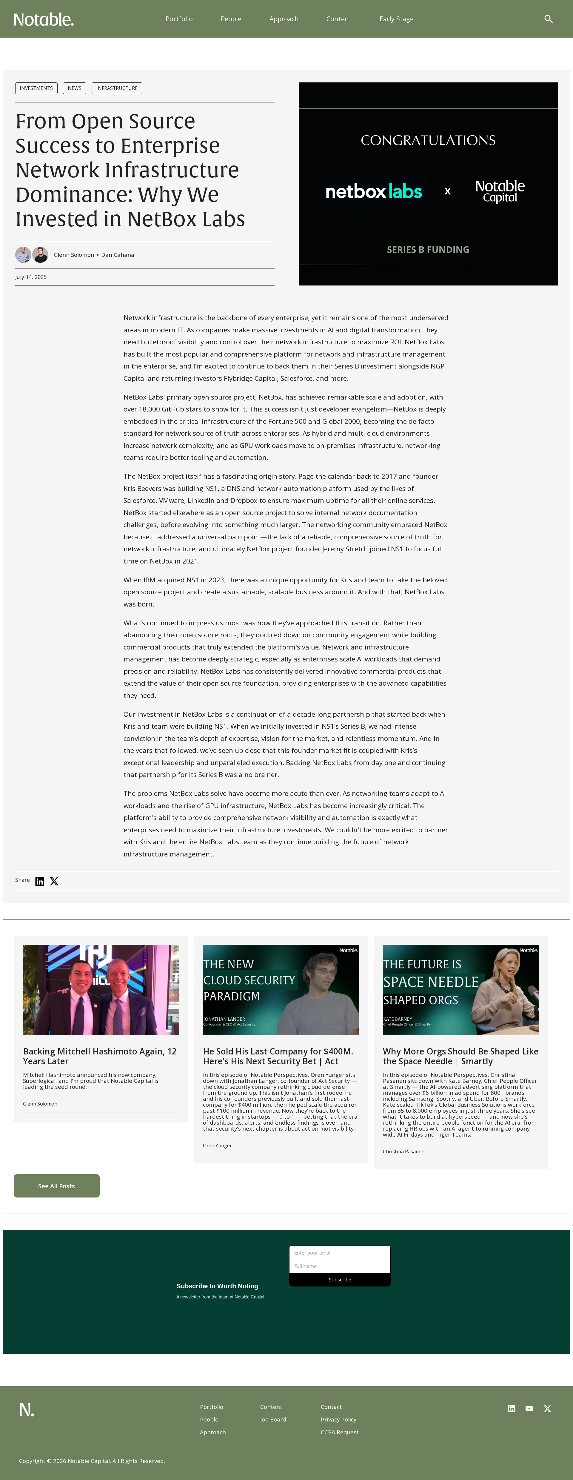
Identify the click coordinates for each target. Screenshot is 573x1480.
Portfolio (179, 18)
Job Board (273, 1419)
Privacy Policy (338, 1419)
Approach (284, 18)
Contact (331, 1406)
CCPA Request (340, 1432)
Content (339, 18)
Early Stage (397, 18)
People (231, 18)
